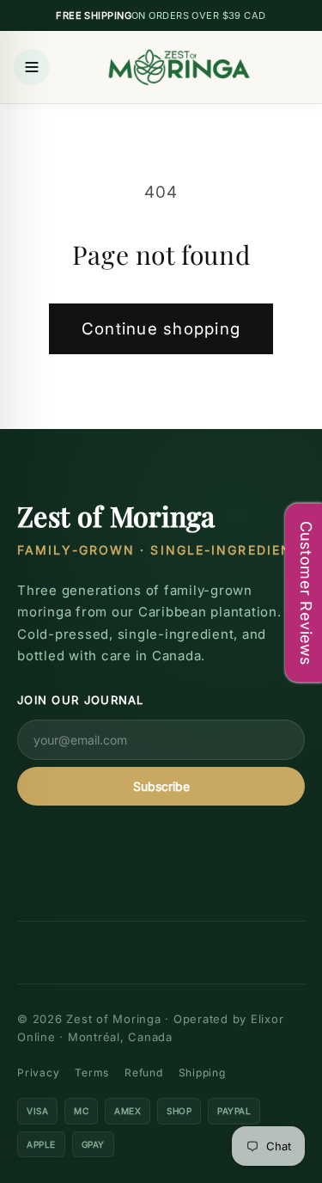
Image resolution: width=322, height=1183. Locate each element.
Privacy (38, 1072)
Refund (144, 1072)
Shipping (202, 1072)
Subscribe (161, 786)
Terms (92, 1072)
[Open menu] (32, 67)
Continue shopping (161, 329)
